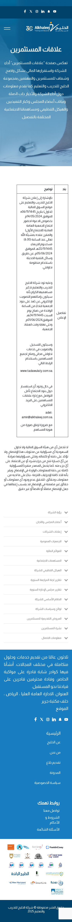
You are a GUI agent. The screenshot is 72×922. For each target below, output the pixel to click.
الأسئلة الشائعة (48, 829)
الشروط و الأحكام (52, 820)
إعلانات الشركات (52, 531)
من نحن (55, 752)
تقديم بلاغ (53, 762)
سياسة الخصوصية (47, 783)
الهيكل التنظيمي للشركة (47, 570)
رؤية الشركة (54, 512)
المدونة (55, 773)
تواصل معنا (51, 810)
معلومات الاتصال (51, 637)
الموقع (62, 708)
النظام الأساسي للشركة (48, 599)
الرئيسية (53, 733)
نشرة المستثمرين (51, 628)
